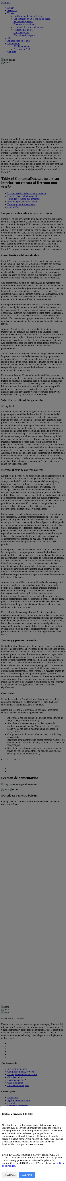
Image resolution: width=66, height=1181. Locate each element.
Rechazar (10, 1175)
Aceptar (27, 1175)
